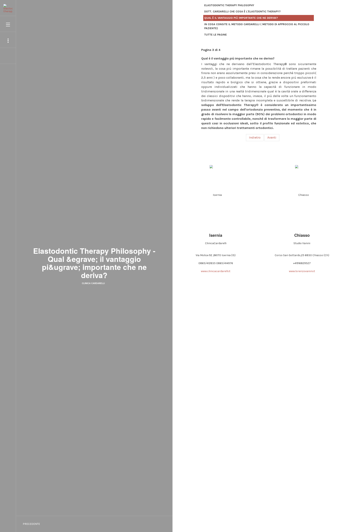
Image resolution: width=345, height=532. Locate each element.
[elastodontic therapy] (8, 6)
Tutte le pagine (215, 34)
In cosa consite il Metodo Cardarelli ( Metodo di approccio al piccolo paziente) (256, 26)
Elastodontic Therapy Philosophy (229, 5)
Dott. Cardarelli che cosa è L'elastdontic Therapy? (242, 11)
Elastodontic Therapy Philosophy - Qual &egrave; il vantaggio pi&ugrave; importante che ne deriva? (94, 262)
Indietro (255, 137)
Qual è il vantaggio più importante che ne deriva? (241, 18)
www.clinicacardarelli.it (215, 271)
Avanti (271, 137)
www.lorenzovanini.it (302, 271)
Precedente (31, 524)
